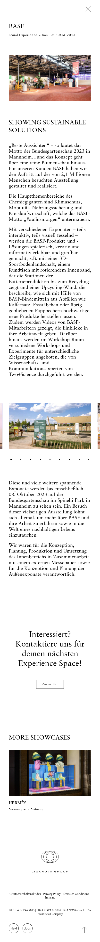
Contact (14, 894)
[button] (50, 773)
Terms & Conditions (76, 894)
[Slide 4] (40, 459)
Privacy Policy (52, 894)
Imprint (50, 897)
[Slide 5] (50, 459)
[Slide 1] (11, 459)
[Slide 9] (89, 459)
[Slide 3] (30, 459)
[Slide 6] (60, 459)
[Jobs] (28, 931)
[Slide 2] (21, 459)
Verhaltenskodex (30, 894)
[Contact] (14, 931)
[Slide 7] (69, 459)
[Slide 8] (79, 459)
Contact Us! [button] (50, 684)
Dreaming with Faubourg (26, 809)
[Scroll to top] (88, 929)
